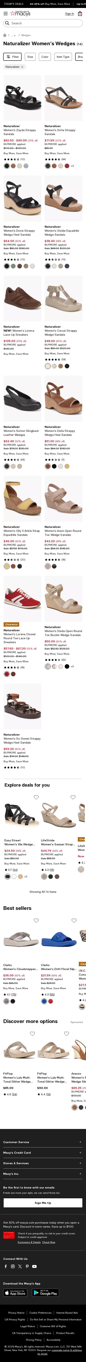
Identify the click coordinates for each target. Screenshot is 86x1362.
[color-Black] (7, 876)
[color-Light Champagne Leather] (19, 466)
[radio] (7, 166)
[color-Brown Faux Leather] (13, 566)
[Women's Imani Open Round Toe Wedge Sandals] (63, 499)
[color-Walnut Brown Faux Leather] (54, 166)
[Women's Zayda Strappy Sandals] (22, 98)
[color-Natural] (20, 876)
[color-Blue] (44, 1001)
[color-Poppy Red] (50, 1001)
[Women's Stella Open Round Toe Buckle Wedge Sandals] (63, 599)
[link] (22, 146)
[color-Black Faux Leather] (6, 166)
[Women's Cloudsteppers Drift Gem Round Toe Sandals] (21, 939)
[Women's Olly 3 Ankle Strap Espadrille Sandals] (22, 499)
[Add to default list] (36, 797)
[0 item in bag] (80, 13)
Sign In (69, 13)
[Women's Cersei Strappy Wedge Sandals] (63, 298)
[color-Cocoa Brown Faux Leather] (57, 876)
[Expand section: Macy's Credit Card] (43, 1152)
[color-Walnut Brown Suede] (47, 466)
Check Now (48, 1242)
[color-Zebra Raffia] (82, 1006)
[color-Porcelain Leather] (13, 466)
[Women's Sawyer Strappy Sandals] (58, 815)
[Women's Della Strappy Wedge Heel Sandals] (63, 398)
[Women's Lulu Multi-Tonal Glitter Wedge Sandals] (19, 1050)
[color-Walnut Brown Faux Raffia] (13, 166)
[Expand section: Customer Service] (43, 1142)
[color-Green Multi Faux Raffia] (13, 266)
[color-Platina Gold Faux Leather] (60, 266)
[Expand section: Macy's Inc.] (43, 1174)
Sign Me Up (43, 1202)
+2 (72, 166)
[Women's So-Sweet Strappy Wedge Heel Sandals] (22, 706)
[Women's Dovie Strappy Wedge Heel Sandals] (22, 198)
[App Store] (15, 1293)
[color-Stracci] (74, 1107)
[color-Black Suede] (6, 266)
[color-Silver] (6, 1001)
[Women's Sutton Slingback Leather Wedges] (22, 398)
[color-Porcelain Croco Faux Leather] (54, 366)
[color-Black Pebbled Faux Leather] (47, 166)
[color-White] (14, 876)
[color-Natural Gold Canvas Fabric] (81, 869)
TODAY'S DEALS (13, 4)
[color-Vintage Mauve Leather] (47, 566)
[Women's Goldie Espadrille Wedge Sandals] (63, 198)
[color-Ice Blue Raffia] (26, 166)
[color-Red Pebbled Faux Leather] (67, 166)
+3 (72, 666)
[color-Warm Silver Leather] (54, 666)
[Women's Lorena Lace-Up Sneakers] (22, 298)
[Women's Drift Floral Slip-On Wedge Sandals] (59, 939)
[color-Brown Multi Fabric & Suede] (13, 674)
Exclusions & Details (29, 1242)
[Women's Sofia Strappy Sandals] (63, 98)
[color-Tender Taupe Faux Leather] (44, 876)
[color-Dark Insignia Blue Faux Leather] (67, 266)
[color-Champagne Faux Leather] (19, 166)
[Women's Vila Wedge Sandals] (21, 815)
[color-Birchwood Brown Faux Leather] (60, 366)
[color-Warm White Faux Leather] (54, 266)
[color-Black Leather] (6, 466)
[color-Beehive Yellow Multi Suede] (67, 466)
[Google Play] (45, 1293)
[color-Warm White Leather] (32, 266)
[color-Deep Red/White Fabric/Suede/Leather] (6, 674)
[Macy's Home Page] (20, 13)
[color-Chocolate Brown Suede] (19, 266)
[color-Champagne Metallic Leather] (26, 266)
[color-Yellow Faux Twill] (6, 566)
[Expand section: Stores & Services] (43, 1163)
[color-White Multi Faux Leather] (60, 466)
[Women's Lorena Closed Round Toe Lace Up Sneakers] (22, 599)
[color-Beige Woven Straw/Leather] (47, 666)
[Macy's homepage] (5, 35)
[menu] (5, 13)
